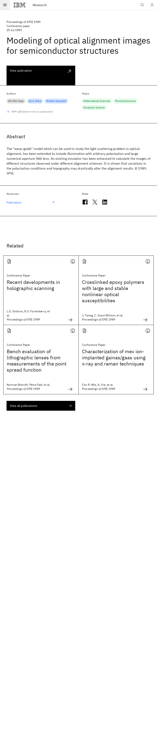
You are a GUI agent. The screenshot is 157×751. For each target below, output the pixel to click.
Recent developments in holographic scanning (33, 285)
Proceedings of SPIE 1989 (23, 22)
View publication (21, 70)
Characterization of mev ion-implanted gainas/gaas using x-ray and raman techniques (114, 357)
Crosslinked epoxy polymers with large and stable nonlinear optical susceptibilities (113, 291)
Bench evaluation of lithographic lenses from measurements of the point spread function (36, 360)
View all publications (23, 406)
